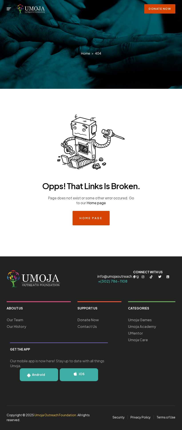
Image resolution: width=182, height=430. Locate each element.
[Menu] (9, 9)
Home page (96, 202)
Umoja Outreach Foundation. (55, 415)
